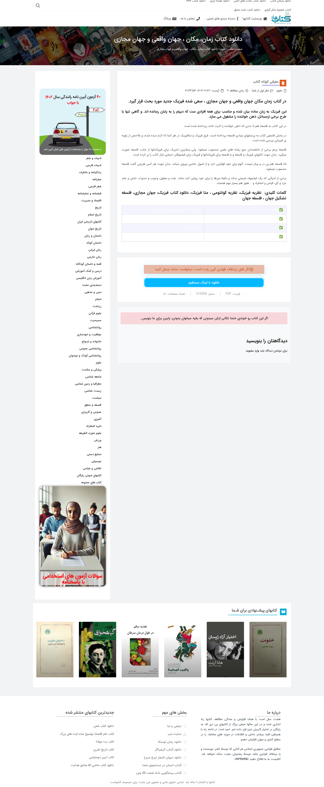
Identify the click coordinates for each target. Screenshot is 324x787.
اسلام (98, 299)
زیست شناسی (92, 391)
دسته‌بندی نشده (91, 285)
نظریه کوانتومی (224, 193)
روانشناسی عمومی (90, 348)
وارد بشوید (252, 350)
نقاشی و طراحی (92, 468)
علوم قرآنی (95, 313)
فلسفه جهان (252, 198)
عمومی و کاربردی (91, 412)
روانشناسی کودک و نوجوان (85, 355)
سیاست (96, 398)
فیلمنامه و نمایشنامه (89, 193)
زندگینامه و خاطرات (90, 172)
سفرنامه (96, 179)
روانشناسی (95, 327)
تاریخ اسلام (94, 214)
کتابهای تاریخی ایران (89, 221)
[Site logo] (281, 18)
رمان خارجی (94, 257)
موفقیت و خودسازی (89, 334)
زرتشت (97, 306)
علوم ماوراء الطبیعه (90, 433)
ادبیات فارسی (93, 165)
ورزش (97, 440)
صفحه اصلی (235, 48)
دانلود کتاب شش (103, 726)
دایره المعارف (93, 426)
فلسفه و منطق (92, 405)
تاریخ (98, 207)
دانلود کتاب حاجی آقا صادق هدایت (92, 765)
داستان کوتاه (93, 243)
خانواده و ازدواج (91, 341)
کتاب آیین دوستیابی (101, 757)
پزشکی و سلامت (91, 369)
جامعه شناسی (93, 376)
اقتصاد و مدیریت (91, 200)
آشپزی (97, 419)
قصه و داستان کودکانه (88, 264)
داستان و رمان (92, 235)
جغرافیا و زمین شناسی (88, 383)
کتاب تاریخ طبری (103, 749)
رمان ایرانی (94, 250)
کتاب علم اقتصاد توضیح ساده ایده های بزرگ (87, 733)
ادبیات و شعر (93, 158)
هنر (99, 447)
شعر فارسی (94, 186)
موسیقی (96, 461)
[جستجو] (38, 5)
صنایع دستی (94, 454)
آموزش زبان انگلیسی (88, 278)
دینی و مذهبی (92, 292)
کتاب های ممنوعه (91, 482)
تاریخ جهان (94, 228)
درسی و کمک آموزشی (88, 271)
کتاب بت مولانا (105, 741)
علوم (223, 48)
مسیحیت (95, 320)
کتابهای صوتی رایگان (89, 475)
